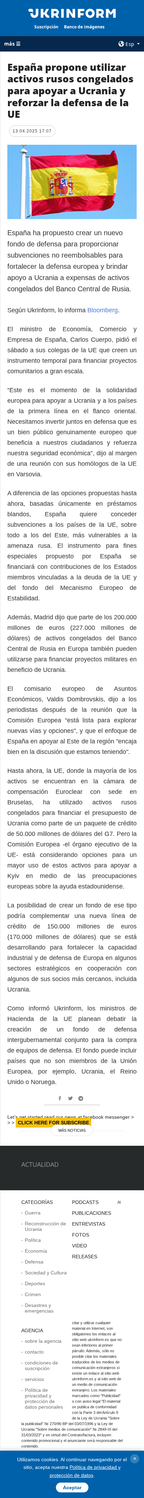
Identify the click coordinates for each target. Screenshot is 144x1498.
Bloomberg (102, 310)
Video (79, 1245)
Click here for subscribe (53, 1122)
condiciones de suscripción (41, 1365)
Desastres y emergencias (39, 1308)
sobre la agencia (43, 1341)
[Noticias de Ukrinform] (72, 12)
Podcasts (85, 1202)
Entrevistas (88, 1224)
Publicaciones (91, 1213)
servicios (34, 1379)
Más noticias (72, 1130)
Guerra (33, 1213)
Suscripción (46, 27)
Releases (84, 1256)
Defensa (34, 1262)
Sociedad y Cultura (46, 1272)
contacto (34, 1352)
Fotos (80, 1235)
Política (33, 1240)
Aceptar (72, 1487)
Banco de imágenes (84, 27)
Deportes (35, 1283)
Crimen (33, 1294)
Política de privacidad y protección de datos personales (44, 1398)
